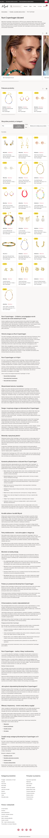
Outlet (2, 795)
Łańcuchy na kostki (5, 789)
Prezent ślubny (29, 799)
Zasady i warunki (4, 820)
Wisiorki (3, 791)
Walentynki (28, 781)
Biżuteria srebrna (29, 795)
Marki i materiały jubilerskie (6, 818)
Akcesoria (3, 793)
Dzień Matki (28, 785)
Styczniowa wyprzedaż (31, 779)
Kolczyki (3, 781)
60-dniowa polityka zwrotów (7, 1)
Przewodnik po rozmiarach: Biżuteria (8, 824)
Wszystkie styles (4, 797)
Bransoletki (3, 785)
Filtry (3, 125)
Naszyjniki (3, 787)
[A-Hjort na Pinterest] (26, 830)
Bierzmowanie (29, 783)
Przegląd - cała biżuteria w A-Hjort (8, 779)
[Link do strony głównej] (4, 6)
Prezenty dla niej (29, 797)
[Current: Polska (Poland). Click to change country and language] (46, 1)
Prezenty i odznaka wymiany (7, 814)
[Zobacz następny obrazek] (46, 33)
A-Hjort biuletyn (4, 808)
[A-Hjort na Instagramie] (22, 830)
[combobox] (17, 6)
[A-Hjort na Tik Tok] (30, 830)
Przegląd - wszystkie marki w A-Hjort (17, 11)
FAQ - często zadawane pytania (7, 822)
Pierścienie (3, 783)
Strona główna (4, 11)
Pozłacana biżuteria (30, 793)
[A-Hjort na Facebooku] (18, 830)
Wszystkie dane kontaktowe (24, 836)
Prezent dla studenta (30, 787)
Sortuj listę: (26, 126)
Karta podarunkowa (5, 812)
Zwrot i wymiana (4, 816)
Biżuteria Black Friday (30, 789)
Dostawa (3, 810)
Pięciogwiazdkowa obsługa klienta (22, 1)
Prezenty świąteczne (30, 791)
